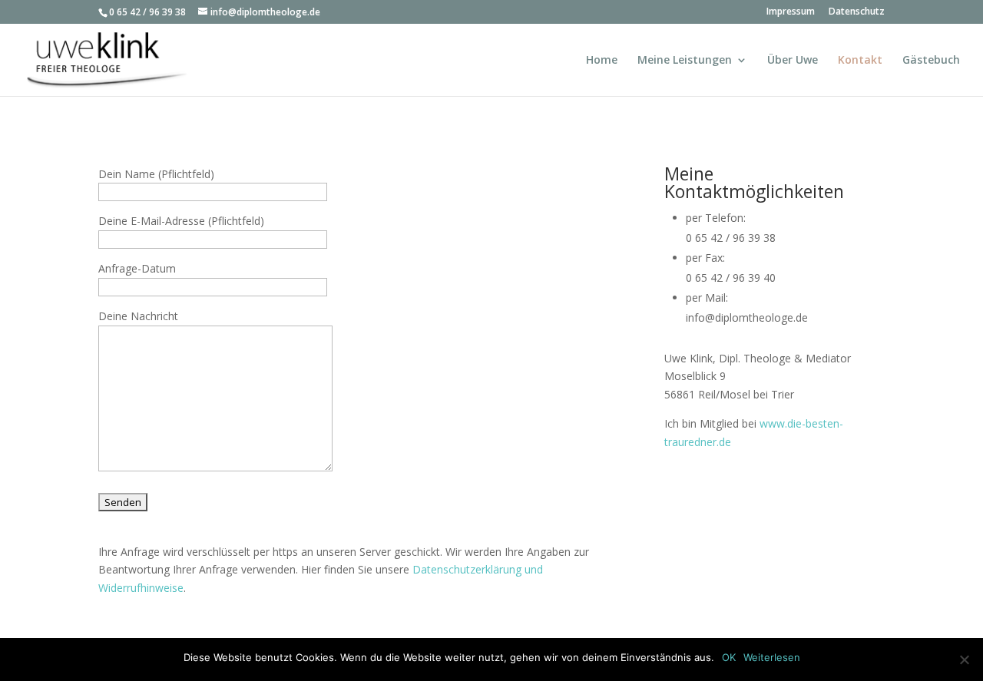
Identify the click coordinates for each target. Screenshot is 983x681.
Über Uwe (792, 61)
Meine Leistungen (684, 61)
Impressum (790, 12)
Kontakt (860, 61)
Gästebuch (931, 61)
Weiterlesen (771, 657)
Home (601, 61)
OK (729, 657)
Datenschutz (857, 12)
